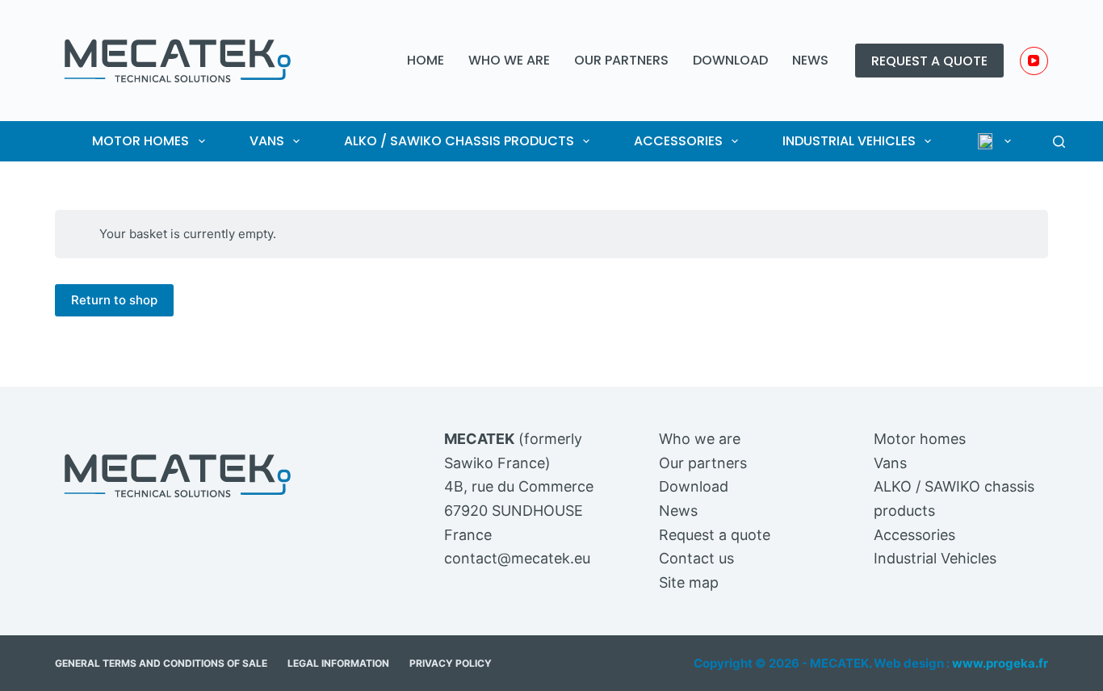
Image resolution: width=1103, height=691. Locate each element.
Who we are (509, 60)
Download (730, 60)
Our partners (621, 60)
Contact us (696, 558)
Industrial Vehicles (849, 141)
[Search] (1059, 142)
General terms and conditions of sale (161, 663)
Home (425, 60)
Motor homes (140, 141)
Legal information (338, 663)
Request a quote (929, 61)
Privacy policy (450, 663)
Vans (267, 141)
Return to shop (114, 300)
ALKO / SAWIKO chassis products (459, 141)
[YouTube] (1034, 61)
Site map (689, 582)
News (810, 60)
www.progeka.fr (1000, 663)
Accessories (678, 141)
